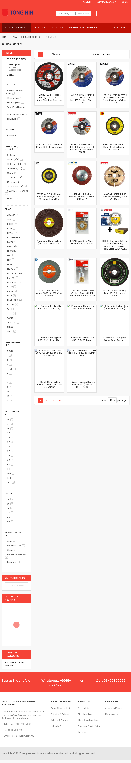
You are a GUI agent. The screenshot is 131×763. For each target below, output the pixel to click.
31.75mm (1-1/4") (17, 186)
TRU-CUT (13, 322)
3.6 (10, 455)
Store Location (85, 714)
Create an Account (106, 2)
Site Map (82, 732)
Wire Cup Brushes (18, 114)
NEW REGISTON (16, 282)
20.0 (11, 482)
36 (10, 508)
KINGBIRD (13, 251)
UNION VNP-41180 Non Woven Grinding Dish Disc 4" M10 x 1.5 (81, 197)
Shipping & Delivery (60, 714)
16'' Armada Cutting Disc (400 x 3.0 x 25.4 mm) (115, 339)
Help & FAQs (56, 726)
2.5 (10, 437)
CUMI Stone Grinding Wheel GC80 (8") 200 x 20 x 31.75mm (49, 293)
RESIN (12, 295)
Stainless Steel (16, 545)
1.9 (10, 428)
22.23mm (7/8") (17, 177)
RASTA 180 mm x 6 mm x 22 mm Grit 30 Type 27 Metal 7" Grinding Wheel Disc (82, 98)
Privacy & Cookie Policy (89, 726)
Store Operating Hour (88, 720)
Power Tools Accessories (26, 37)
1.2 (10, 424)
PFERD (12, 286)
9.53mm (13, 155)
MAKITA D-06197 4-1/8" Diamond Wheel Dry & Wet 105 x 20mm (114, 197)
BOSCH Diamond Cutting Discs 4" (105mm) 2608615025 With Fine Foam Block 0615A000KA (114, 245)
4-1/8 (12, 369)
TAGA (12, 313)
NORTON (13, 277)
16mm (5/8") (15, 159)
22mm (12, 173)
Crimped (13, 135)
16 (10, 400)
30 (10, 503)
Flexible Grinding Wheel (14, 92)
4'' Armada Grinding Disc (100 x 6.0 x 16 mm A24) (49, 242)
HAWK (12, 242)
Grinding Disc (16, 102)
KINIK (11, 255)
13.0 (11, 473)
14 (10, 396)
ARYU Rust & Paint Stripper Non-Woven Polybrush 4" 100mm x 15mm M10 (49, 197)
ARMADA (13, 215)
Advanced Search (114, 708)
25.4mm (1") (15, 182)
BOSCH (13, 224)
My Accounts (111, 714)
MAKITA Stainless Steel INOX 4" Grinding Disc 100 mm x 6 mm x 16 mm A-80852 (82, 148)
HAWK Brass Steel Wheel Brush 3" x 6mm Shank (81, 242)
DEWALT (13, 233)
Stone (12, 550)
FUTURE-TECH (15, 237)
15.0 (11, 478)
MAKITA (12, 264)
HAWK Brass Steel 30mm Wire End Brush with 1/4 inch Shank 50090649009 (82, 293)
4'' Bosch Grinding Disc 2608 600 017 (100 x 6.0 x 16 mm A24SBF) (49, 384)
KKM (11, 259)
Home (4, 37)
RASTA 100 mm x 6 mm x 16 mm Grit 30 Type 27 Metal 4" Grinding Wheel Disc (115, 98)
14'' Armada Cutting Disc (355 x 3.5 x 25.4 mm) (82, 339)
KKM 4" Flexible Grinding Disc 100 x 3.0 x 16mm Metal (114, 293)
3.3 (10, 446)
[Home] (27, 13)
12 (10, 391)
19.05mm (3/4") (17, 164)
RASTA (12, 291)
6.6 (11, 464)
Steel (12, 541)
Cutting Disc (15, 98)
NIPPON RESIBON (16, 273)
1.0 (10, 419)
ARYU (11, 219)
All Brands (27, 577)
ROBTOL (13, 304)
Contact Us (83, 708)
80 (10, 521)
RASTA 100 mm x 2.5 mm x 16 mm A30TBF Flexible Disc (49, 145)
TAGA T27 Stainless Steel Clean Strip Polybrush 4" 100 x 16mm (115, 147)
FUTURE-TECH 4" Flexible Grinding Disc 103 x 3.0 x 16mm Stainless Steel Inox (49, 97)
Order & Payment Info (61, 708)
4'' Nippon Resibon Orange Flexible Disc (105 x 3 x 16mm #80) (82, 384)
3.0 (11, 442)
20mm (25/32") (16, 168)
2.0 (10, 433)
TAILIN (12, 309)
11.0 (11, 469)
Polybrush (14, 118)
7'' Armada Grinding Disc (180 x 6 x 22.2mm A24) (49, 339)
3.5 (10, 451)
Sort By (96, 54)
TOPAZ (12, 318)
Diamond (14, 562)
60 (10, 517)
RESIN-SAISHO (16, 300)
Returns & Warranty (60, 720)
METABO (13, 268)
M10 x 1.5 (13, 198)
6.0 (11, 460)
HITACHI (13, 246)
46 (10, 512)
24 (10, 499)
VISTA (12, 331)
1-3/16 (12, 351)
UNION (12, 327)
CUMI (11, 228)
